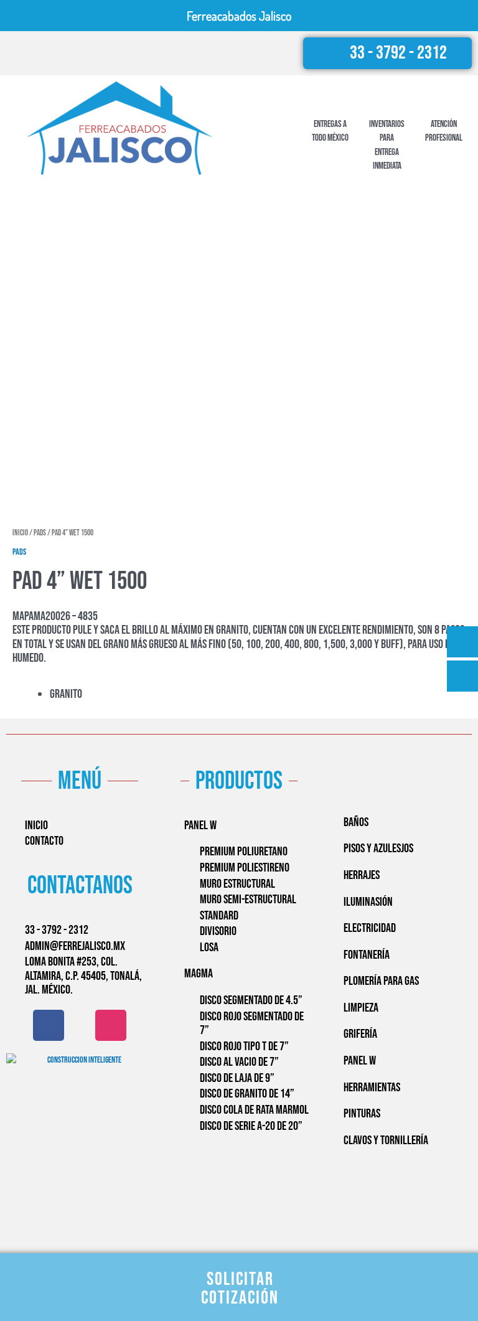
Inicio (20, 533)
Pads (40, 533)
